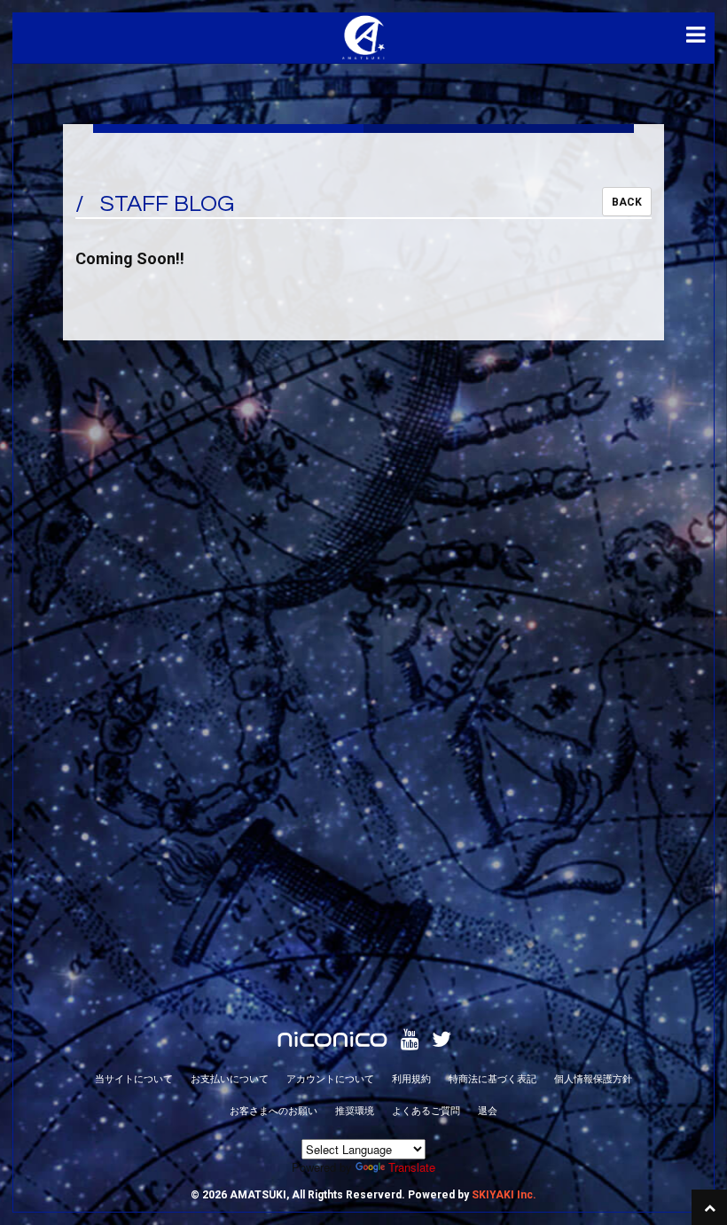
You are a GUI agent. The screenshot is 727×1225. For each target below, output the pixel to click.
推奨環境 (354, 1110)
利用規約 (411, 1078)
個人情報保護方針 (593, 1078)
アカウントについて (330, 1078)
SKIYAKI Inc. (504, 1195)
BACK (627, 202)
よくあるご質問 (426, 1110)
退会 (487, 1110)
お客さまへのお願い (273, 1110)
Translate (411, 1167)
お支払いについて (230, 1078)
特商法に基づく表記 (492, 1078)
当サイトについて (134, 1078)
